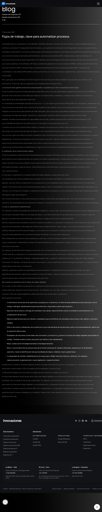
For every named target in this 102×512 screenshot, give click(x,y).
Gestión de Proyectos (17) (11, 14)
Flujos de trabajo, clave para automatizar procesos (35, 36)
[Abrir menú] (98, 4)
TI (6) (3, 20)
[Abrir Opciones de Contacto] (97, 507)
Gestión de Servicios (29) (11, 17)
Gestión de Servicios (9, 40)
